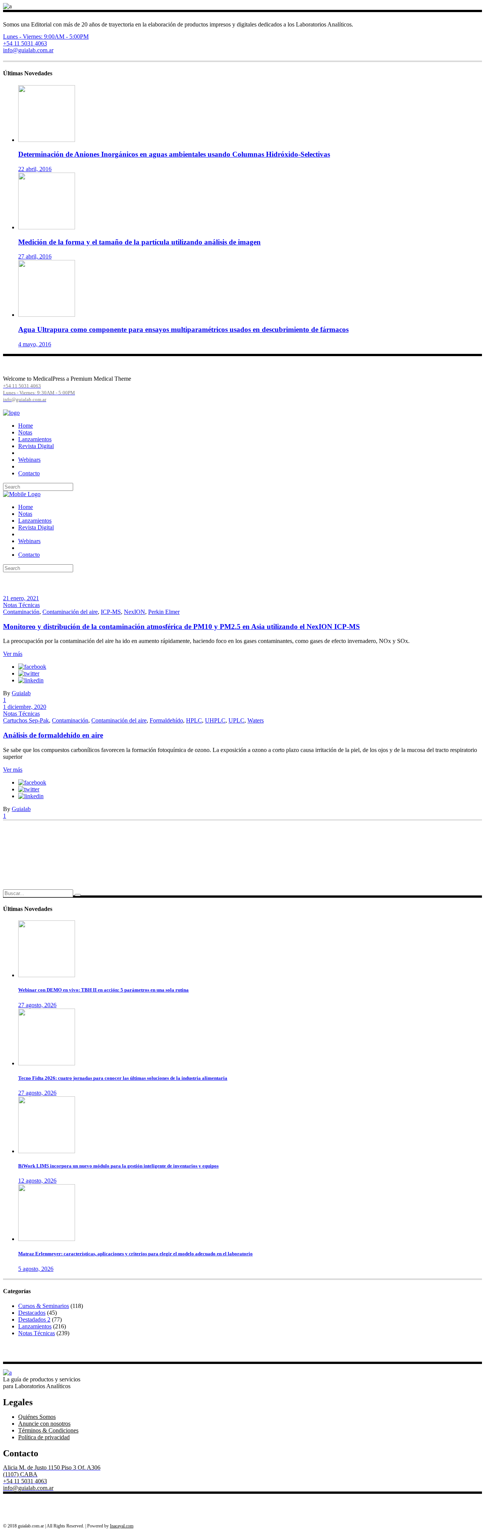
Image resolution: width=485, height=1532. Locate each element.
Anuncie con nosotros (44, 1423)
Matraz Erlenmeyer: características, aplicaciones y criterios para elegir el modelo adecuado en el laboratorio (135, 1253)
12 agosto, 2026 (37, 1180)
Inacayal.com (121, 1526)
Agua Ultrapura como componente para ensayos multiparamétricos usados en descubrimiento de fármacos (183, 329)
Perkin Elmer (164, 612)
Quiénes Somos (37, 1417)
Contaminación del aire (70, 612)
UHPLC (215, 720)
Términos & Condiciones (48, 1430)
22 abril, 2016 (35, 169)
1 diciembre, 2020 (24, 707)
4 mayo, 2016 (34, 344)
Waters (255, 720)
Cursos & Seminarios (43, 1306)
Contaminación (21, 612)
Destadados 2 (34, 1319)
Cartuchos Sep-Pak (26, 720)
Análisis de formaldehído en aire (53, 735)
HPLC (194, 720)
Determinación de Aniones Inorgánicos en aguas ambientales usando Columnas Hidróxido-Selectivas (174, 154)
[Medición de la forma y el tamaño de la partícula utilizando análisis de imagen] (46, 227)
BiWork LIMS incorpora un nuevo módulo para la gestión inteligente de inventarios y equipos (118, 1166)
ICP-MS (111, 612)
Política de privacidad (44, 1437)
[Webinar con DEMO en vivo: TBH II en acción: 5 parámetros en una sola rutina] (46, 975)
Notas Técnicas (21, 605)
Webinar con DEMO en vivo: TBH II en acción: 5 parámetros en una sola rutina (103, 990)
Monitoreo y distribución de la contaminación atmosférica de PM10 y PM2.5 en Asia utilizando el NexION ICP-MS (181, 627)
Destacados (31, 1312)
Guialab (21, 693)
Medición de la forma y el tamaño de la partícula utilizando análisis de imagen (139, 242)
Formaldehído (166, 720)
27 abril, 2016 (35, 256)
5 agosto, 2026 (35, 1269)
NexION (134, 612)
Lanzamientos (35, 1326)
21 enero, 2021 (21, 598)
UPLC (236, 720)
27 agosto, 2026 (37, 1005)
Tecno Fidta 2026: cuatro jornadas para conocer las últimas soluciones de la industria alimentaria (122, 1078)
